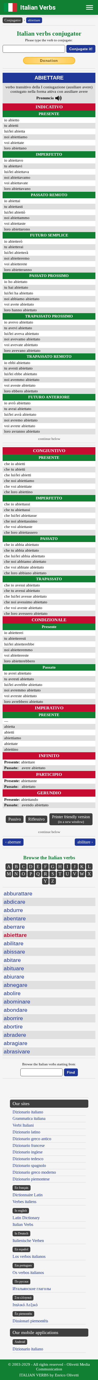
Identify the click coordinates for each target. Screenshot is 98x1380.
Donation (49, 60)
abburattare (18, 893)
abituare (14, 968)
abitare (12, 960)
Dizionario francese (29, 1145)
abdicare (14, 902)
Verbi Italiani (23, 1125)
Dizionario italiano (28, 1112)
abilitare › (85, 842)
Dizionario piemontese (31, 1179)
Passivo (14, 819)
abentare (15, 918)
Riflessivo (36, 819)
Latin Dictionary (26, 1218)
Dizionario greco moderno (34, 1172)
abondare (15, 1010)
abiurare (14, 977)
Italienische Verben (28, 1240)
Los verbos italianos (29, 1256)
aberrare (14, 927)
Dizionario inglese (28, 1152)
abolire (12, 993)
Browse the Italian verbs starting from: (49, 1064)
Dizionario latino (26, 1132)
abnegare (15, 985)
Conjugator (12, 20)
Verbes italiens (24, 1201)
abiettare (34, 20)
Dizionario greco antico (32, 1139)
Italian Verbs (38, 7)
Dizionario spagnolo (29, 1165)
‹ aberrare (13, 842)
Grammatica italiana (29, 1118)
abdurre (13, 910)
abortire (13, 1026)
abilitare (14, 943)
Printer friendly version (71, 819)
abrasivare (17, 1051)
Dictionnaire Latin (28, 1195)
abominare (17, 1002)
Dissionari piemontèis (30, 1321)
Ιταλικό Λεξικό (25, 1305)
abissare (14, 952)
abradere (15, 1035)
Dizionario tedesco (28, 1159)
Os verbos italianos (28, 1272)
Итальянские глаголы (32, 1288)
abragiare (15, 1043)
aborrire (13, 1018)
